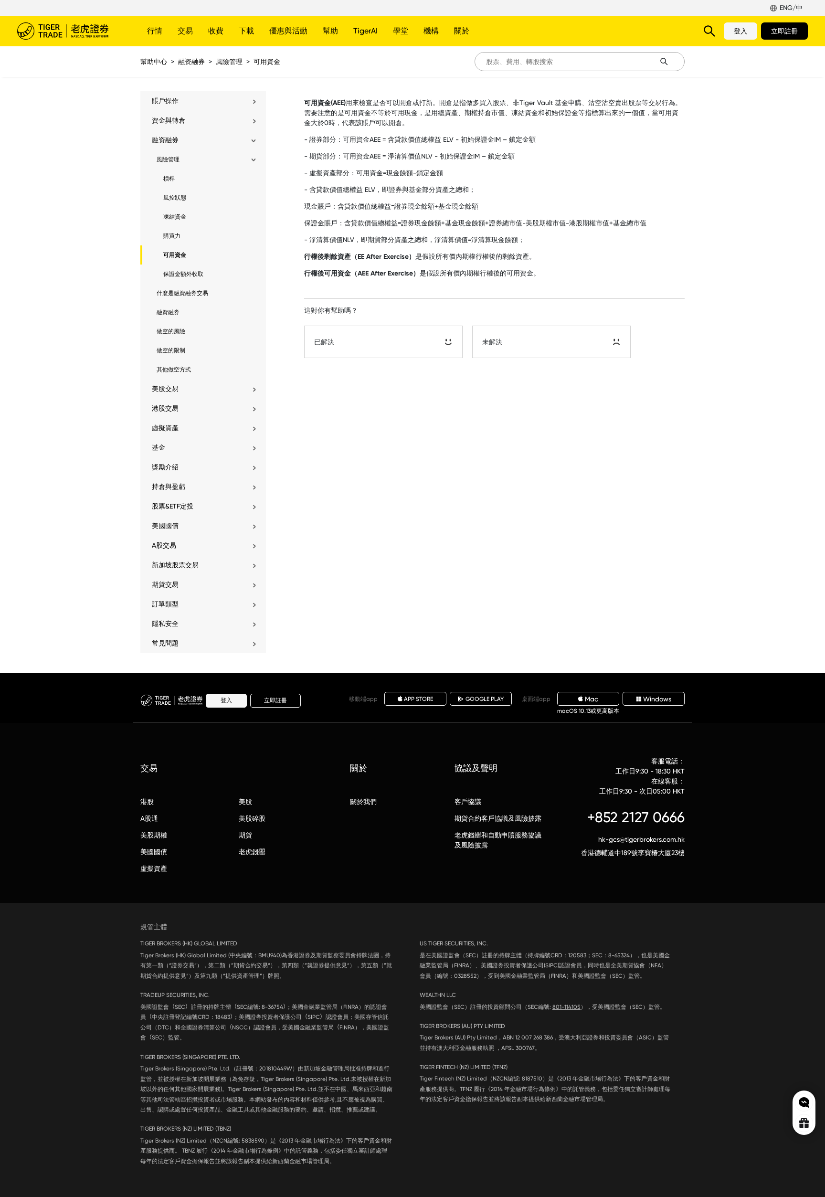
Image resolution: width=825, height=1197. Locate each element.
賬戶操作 (165, 101)
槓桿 (169, 178)
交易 (185, 30)
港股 (147, 801)
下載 (246, 30)
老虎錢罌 (252, 852)
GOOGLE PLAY (484, 699)
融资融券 (191, 61)
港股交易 (165, 408)
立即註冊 (784, 31)
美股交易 (165, 388)
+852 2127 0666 (636, 817)
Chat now (804, 1102)
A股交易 (164, 545)
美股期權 (153, 835)
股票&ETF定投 (172, 506)
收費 (215, 30)
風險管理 (229, 61)
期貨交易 (165, 584)
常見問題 (165, 643)
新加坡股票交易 (175, 565)
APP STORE (418, 699)
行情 (154, 30)
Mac (591, 699)
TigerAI (365, 30)
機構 (431, 30)
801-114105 (566, 1007)
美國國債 (165, 526)
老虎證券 (69, 31)
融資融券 (168, 312)
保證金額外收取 (183, 274)
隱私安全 (165, 623)
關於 (461, 30)
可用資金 (267, 61)
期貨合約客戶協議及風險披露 (498, 818)
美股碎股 (252, 818)
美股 (245, 801)
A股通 (149, 818)
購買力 (171, 236)
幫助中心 (153, 61)
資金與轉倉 (168, 120)
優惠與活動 (288, 30)
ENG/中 (791, 7)
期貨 (245, 835)
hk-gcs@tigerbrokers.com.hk (641, 839)
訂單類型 (165, 604)
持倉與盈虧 (168, 486)
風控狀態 (174, 197)
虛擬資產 (165, 428)
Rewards (804, 1123)
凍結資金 (174, 216)
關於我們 (363, 801)
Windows (657, 699)
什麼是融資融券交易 (182, 293)
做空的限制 (171, 350)
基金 (158, 447)
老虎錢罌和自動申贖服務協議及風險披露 (498, 840)
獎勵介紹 (165, 467)
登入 (740, 31)
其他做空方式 (174, 369)
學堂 (400, 30)
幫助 (330, 30)
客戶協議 (468, 801)
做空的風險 (171, 331)
